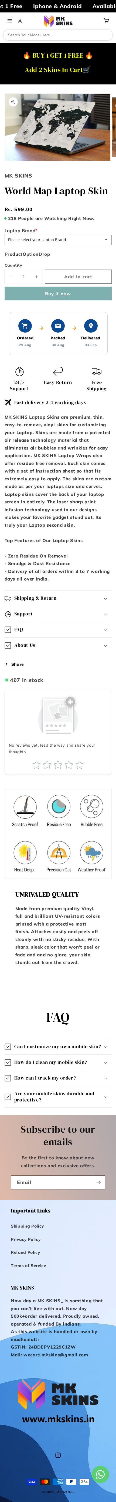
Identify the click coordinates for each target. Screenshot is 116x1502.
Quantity (13, 265)
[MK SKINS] (58, 20)
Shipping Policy (27, 1226)
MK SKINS (65, 1492)
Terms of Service (28, 1265)
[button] (58, 598)
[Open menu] (9, 21)
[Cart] (106, 21)
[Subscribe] (98, 1182)
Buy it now (58, 293)
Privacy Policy (25, 1239)
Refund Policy (25, 1252)
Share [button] (17, 664)
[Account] (20, 21)
